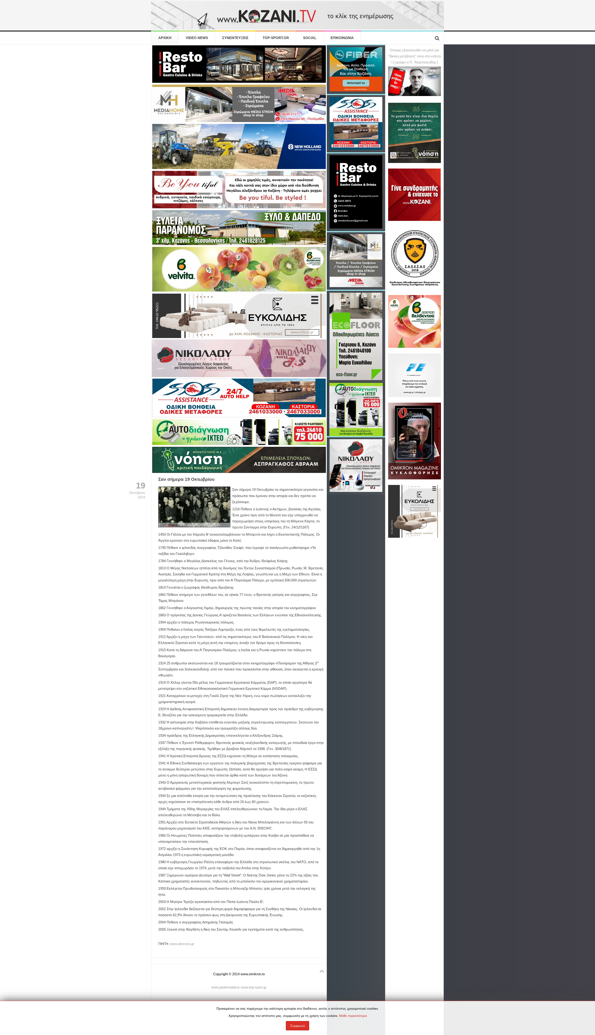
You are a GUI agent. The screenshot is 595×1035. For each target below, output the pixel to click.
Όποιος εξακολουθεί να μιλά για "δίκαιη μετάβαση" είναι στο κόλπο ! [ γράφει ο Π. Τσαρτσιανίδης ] (414, 56)
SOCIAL (309, 38)
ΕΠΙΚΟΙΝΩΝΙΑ (342, 38)
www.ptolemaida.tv (225, 987)
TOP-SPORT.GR (276, 38)
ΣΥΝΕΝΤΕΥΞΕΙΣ (235, 38)
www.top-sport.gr (254, 987)
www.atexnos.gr (182, 944)
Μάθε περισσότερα (353, 1016)
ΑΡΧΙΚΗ (165, 38)
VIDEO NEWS (197, 38)
